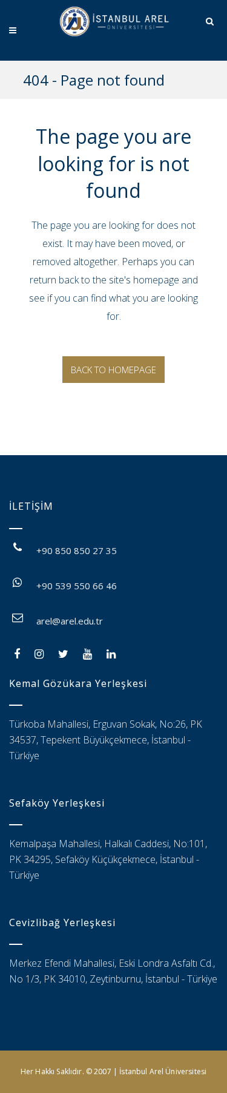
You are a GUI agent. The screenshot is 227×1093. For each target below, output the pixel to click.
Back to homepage (113, 370)
